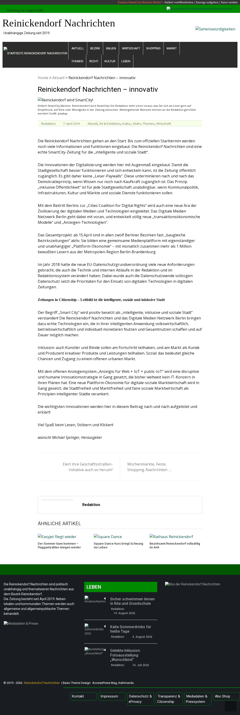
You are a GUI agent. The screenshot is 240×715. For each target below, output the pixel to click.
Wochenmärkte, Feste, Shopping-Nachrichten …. (149, 467)
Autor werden (229, 2)
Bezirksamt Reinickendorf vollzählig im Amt (175, 545)
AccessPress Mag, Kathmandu (113, 683)
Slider (137, 123)
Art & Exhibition (109, 123)
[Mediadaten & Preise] (40, 625)
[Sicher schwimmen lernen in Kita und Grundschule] (95, 600)
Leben (125, 61)
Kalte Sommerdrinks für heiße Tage (130, 629)
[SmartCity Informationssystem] (200, 9)
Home (43, 77)
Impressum (109, 696)
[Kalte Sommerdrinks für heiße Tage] (95, 629)
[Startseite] (35, 51)
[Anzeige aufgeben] (220, 2)
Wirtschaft (131, 48)
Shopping (153, 48)
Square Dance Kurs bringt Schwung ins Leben (118, 545)
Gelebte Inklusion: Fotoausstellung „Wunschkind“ (125, 655)
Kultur (110, 61)
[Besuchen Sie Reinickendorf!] (215, 29)
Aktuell (77, 48)
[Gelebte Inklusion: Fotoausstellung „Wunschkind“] (95, 651)
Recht (93, 61)
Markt (172, 48)
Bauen (111, 48)
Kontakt (78, 696)
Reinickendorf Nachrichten (58, 23)
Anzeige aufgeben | (207, 2)
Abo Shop (222, 696)
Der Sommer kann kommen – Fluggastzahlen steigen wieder (59, 545)
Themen (77, 61)
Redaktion (48, 123)
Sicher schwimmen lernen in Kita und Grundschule (132, 601)
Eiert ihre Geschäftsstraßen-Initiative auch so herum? (88, 467)
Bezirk (95, 48)
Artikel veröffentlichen (178, 2)
